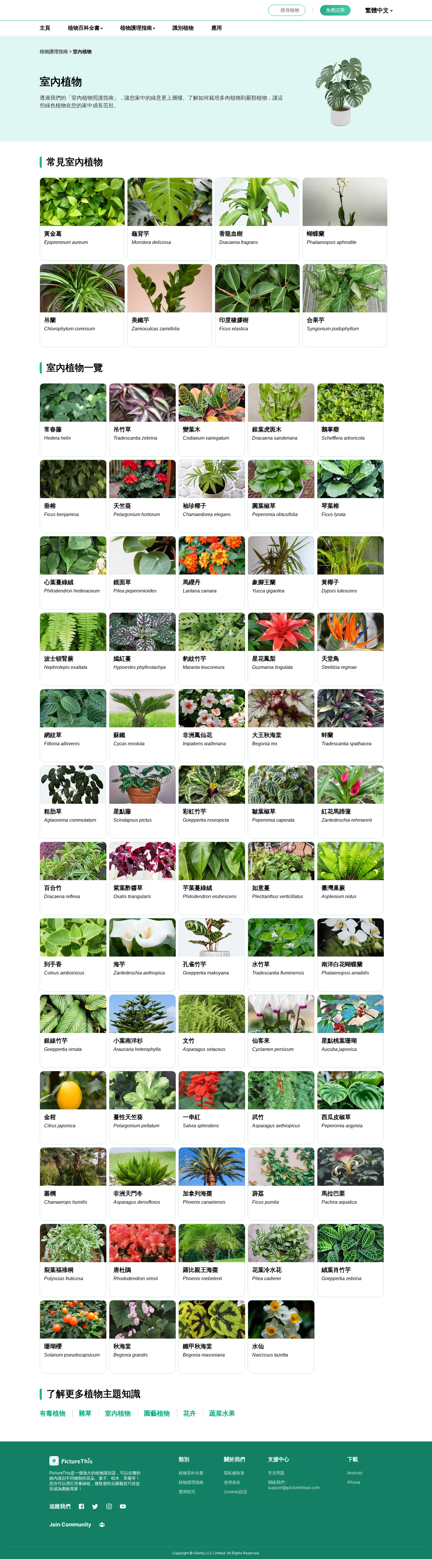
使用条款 (232, 1482)
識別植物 (183, 28)
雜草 (85, 1413)
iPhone (353, 1482)
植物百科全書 (191, 1472)
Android (354, 1472)
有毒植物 (53, 1413)
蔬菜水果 (222, 1413)
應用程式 (187, 1491)
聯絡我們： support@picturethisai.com (294, 1485)
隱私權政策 (234, 1472)
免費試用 (335, 10)
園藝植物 (157, 1413)
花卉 (189, 1413)
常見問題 (276, 1472)
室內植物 (118, 1413)
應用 (216, 28)
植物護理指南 (54, 51)
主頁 (45, 28)
